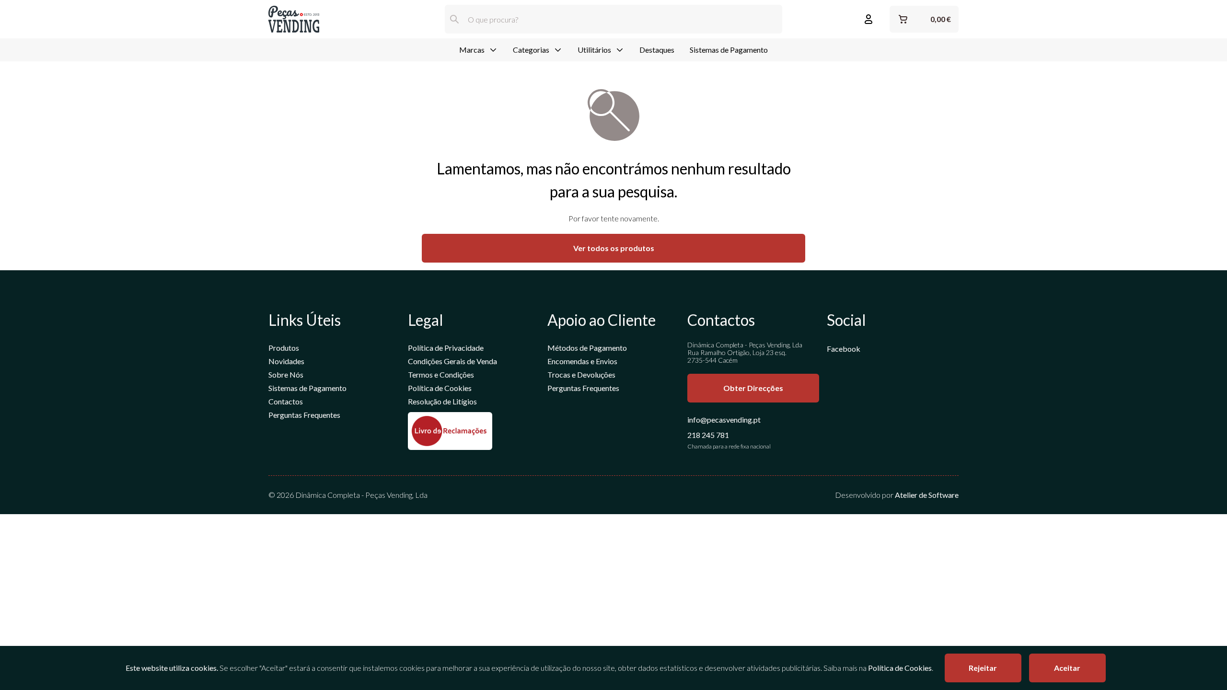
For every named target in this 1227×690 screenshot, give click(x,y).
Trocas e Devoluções (581, 374)
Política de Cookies (440, 387)
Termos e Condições (441, 374)
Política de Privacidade (446, 347)
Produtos (283, 347)
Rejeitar (983, 667)
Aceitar (1067, 667)
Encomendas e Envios (582, 361)
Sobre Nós (285, 374)
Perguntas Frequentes (304, 414)
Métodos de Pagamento (587, 347)
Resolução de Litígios (442, 401)
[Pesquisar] (454, 19)
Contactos (285, 401)
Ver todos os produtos (613, 248)
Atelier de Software (927, 494)
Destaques (656, 49)
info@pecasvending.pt (724, 419)
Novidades (286, 361)
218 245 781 (708, 434)
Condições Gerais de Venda (452, 361)
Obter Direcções (753, 387)
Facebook (843, 348)
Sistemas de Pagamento (729, 49)
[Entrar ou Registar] (868, 19)
